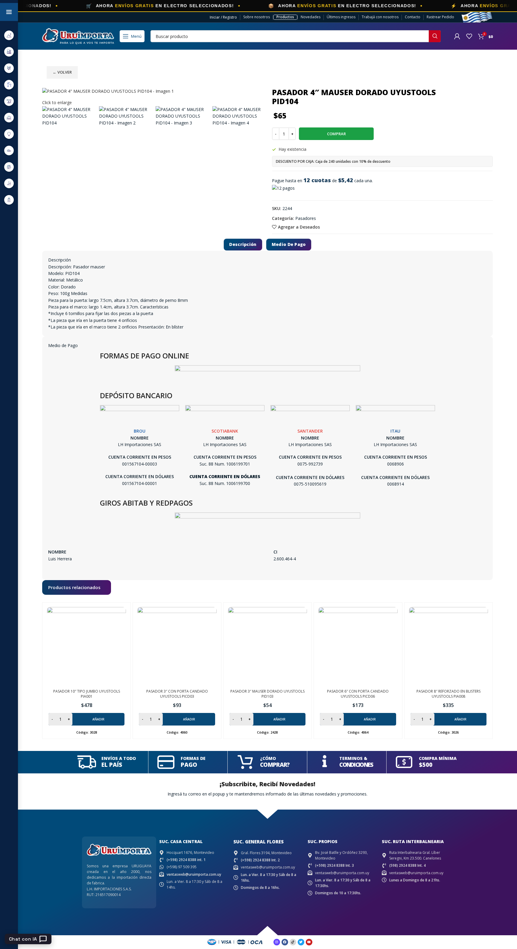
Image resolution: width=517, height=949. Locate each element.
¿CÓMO (268, 758)
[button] (86, 719)
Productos (285, 16)
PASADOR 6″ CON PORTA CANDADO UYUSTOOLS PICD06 (358, 694)
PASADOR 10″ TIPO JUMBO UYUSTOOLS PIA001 (86, 694)
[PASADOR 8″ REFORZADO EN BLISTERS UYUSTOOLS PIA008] (448, 646)
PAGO (189, 765)
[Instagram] (276, 942)
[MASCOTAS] (9, 183)
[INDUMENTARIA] (9, 150)
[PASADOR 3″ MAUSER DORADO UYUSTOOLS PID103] (267, 646)
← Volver (62, 72)
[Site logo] (78, 36)
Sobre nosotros (256, 16)
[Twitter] (301, 942)
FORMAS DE (193, 758)
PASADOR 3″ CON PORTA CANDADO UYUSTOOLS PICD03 (177, 694)
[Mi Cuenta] (457, 36)
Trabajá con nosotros (380, 16)
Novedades (310, 16)
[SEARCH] (435, 36)
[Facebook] (285, 942)
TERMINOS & (353, 758)
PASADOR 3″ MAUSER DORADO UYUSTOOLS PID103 (267, 694)
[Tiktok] (293, 942)
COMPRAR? (275, 765)
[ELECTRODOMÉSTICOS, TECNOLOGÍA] (9, 51)
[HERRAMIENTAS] (9, 101)
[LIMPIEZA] (9, 167)
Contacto (412, 16)
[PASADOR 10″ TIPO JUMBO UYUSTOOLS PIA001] (86, 646)
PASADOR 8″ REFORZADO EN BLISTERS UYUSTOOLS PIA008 (448, 694)
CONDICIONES (356, 765)
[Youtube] (309, 942)
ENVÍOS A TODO (118, 758)
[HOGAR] (9, 117)
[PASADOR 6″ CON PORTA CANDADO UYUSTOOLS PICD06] (357, 646)
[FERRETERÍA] (9, 68)
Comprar (336, 133)
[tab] (242, 244)
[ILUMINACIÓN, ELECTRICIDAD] (9, 134)
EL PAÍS (111, 765)
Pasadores (305, 218)
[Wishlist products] (469, 36)
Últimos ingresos (341, 16)
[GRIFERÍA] (9, 84)
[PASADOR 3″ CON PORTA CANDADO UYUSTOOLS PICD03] (176, 646)
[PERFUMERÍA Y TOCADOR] (9, 199)
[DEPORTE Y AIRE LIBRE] (9, 35)
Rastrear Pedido (440, 16)
